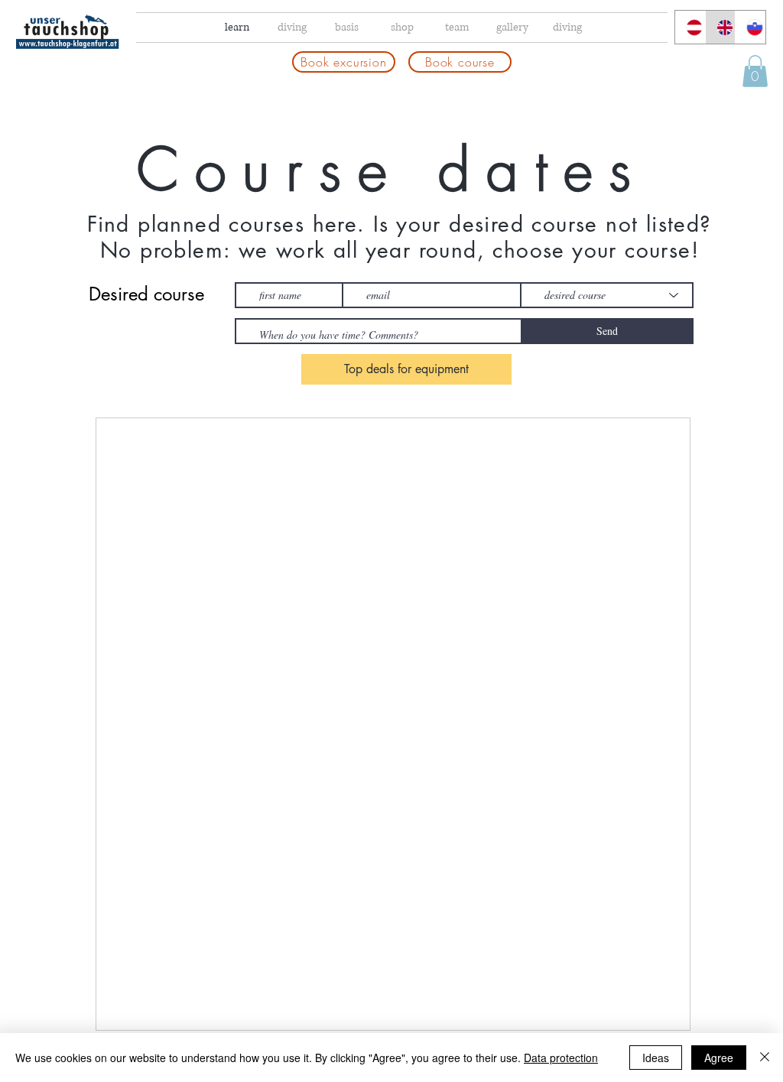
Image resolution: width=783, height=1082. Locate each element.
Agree (718, 1057)
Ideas (655, 1057)
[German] (690, 27)
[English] (720, 27)
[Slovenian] (750, 27)
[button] (755, 71)
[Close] (764, 1057)
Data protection (561, 1057)
